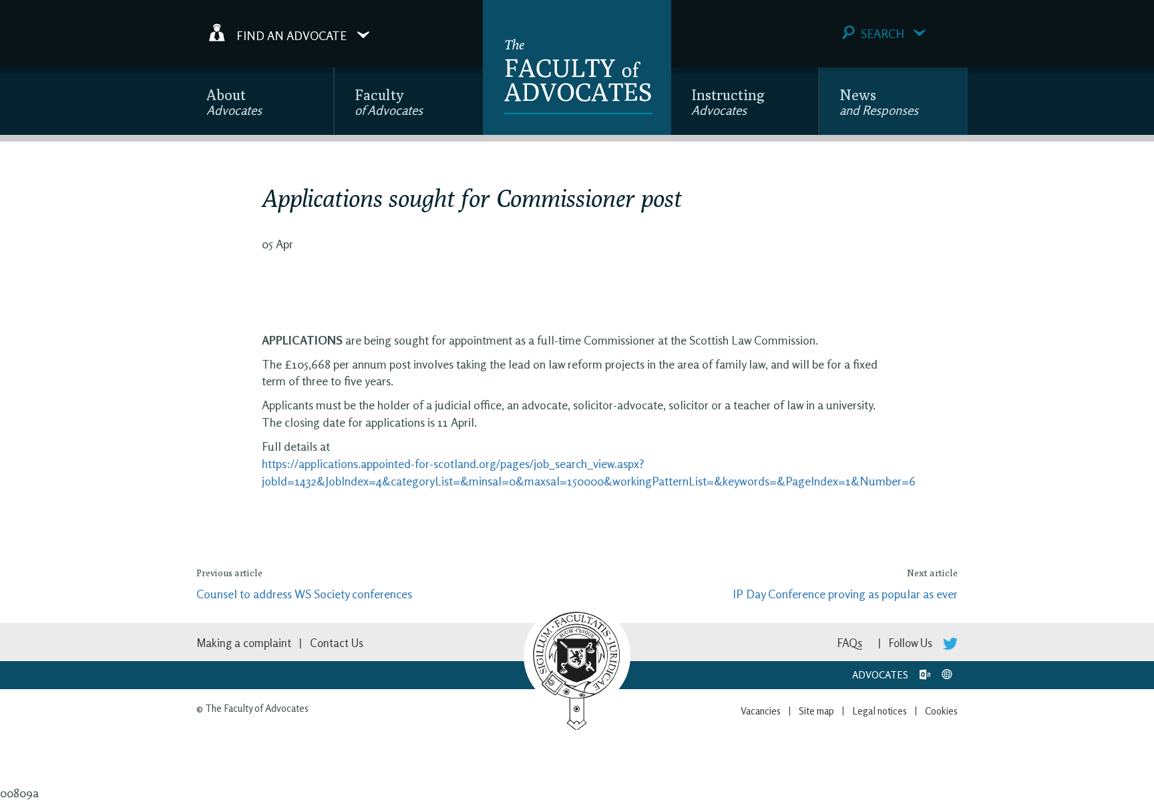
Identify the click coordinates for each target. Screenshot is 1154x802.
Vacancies (761, 711)
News (878, 102)
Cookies (941, 711)
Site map (816, 711)
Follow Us (912, 643)
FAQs (849, 643)
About (234, 102)
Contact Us (336, 643)
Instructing (728, 102)
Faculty (389, 102)
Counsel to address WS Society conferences (304, 593)
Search (882, 33)
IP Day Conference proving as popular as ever (845, 593)
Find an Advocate (291, 34)
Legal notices (879, 711)
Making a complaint (243, 643)
